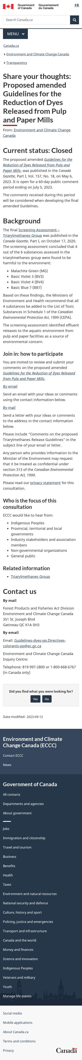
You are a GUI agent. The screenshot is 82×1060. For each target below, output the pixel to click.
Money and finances (18, 949)
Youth (7, 987)
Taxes (7, 884)
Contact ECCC (13, 755)
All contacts (11, 794)
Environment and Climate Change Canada (37, 54)
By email (10, 386)
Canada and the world (19, 940)
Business (9, 856)
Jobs (6, 829)
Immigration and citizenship (24, 838)
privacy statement (45, 482)
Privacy (8, 1050)
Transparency (16, 63)
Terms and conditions (19, 1041)
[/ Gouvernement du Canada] (31, 6)
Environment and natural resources (30, 894)
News (7, 765)
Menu (13, 33)
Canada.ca (11, 46)
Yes (35, 699)
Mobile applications (17, 1022)
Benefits (9, 866)
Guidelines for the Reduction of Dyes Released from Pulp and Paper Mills (37, 165)
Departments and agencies (23, 804)
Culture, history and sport (22, 912)
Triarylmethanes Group (30, 576)
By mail (9, 407)
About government (17, 813)
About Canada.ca (15, 1032)
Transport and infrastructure (25, 931)
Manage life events (17, 996)
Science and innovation (20, 959)
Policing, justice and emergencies (28, 922)
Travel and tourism (17, 847)
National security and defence (25, 903)
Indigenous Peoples (18, 968)
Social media (12, 1013)
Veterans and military (19, 977)
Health (8, 875)
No (47, 699)
